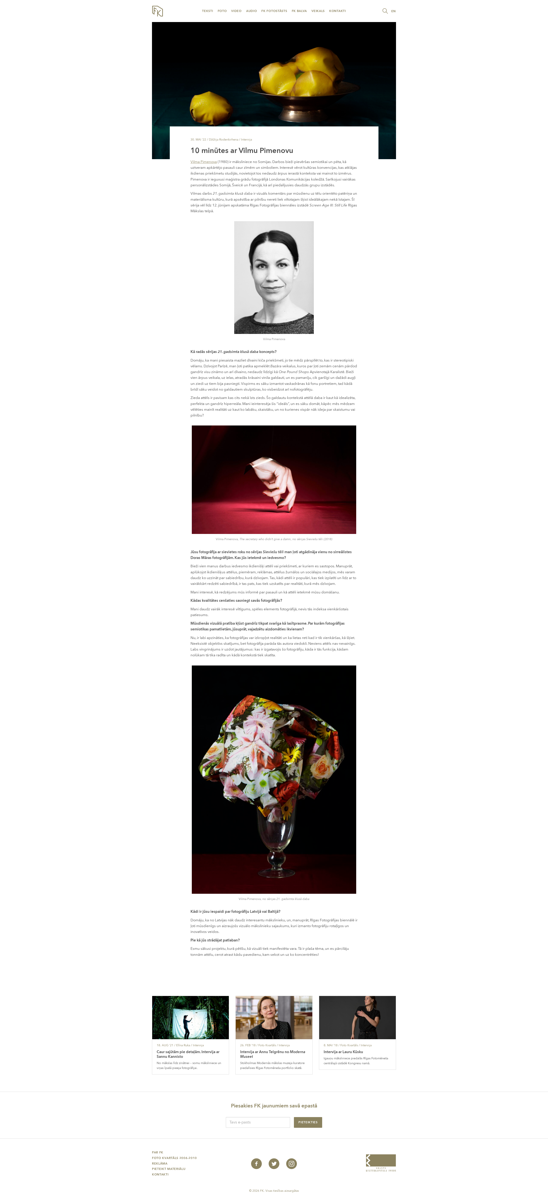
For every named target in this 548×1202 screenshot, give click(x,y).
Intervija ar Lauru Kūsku (343, 1051)
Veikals (318, 11)
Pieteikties (308, 1122)
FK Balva (299, 11)
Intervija (246, 140)
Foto (222, 11)
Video (236, 11)
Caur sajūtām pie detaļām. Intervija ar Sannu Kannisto (188, 1054)
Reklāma (160, 1164)
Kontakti (337, 11)
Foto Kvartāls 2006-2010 (174, 1158)
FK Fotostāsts (274, 11)
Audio (251, 11)
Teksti (207, 11)
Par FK (157, 1152)
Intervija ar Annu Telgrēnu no (272, 1054)
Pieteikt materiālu (169, 1169)
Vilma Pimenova (204, 161)
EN (393, 11)
